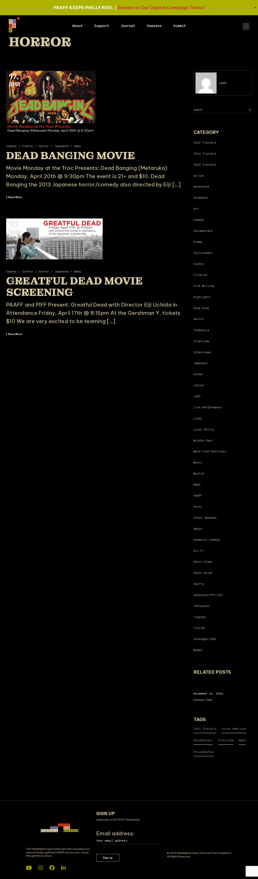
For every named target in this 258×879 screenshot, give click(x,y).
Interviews (202, 352)
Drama (198, 241)
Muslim (199, 473)
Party (198, 506)
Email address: (115, 833)
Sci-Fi (199, 550)
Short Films (203, 561)
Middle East (203, 440)
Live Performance (207, 407)
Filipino (200, 274)
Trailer (200, 627)
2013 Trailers (205, 142)
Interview (201, 341)
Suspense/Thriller (208, 594)
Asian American (234, 728)
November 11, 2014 (208, 693)
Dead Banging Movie (70, 155)
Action (199, 175)
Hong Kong (201, 308)
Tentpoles (201, 606)
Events (27, 146)
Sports (199, 583)
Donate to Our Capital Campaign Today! (161, 7)
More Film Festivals (210, 451)
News (77, 146)
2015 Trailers (205, 164)
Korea (198, 374)
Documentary (203, 230)
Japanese (61, 146)
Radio (198, 528)
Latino (199, 385)
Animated (200, 197)
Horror (44, 146)
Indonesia (201, 330)
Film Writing (204, 285)
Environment (203, 252)
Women (198, 650)
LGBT (197, 396)
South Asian (203, 572)
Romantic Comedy (207, 539)
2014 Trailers (205, 153)
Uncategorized (205, 639)
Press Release (205, 517)
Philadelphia (204, 751)
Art (196, 208)
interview (226, 740)
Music (198, 462)
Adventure (201, 186)
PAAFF (198, 495)
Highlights (202, 297)
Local (198, 418)
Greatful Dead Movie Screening (74, 286)
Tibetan (200, 617)
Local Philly (204, 429)
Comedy (11, 146)
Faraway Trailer (203, 699)
